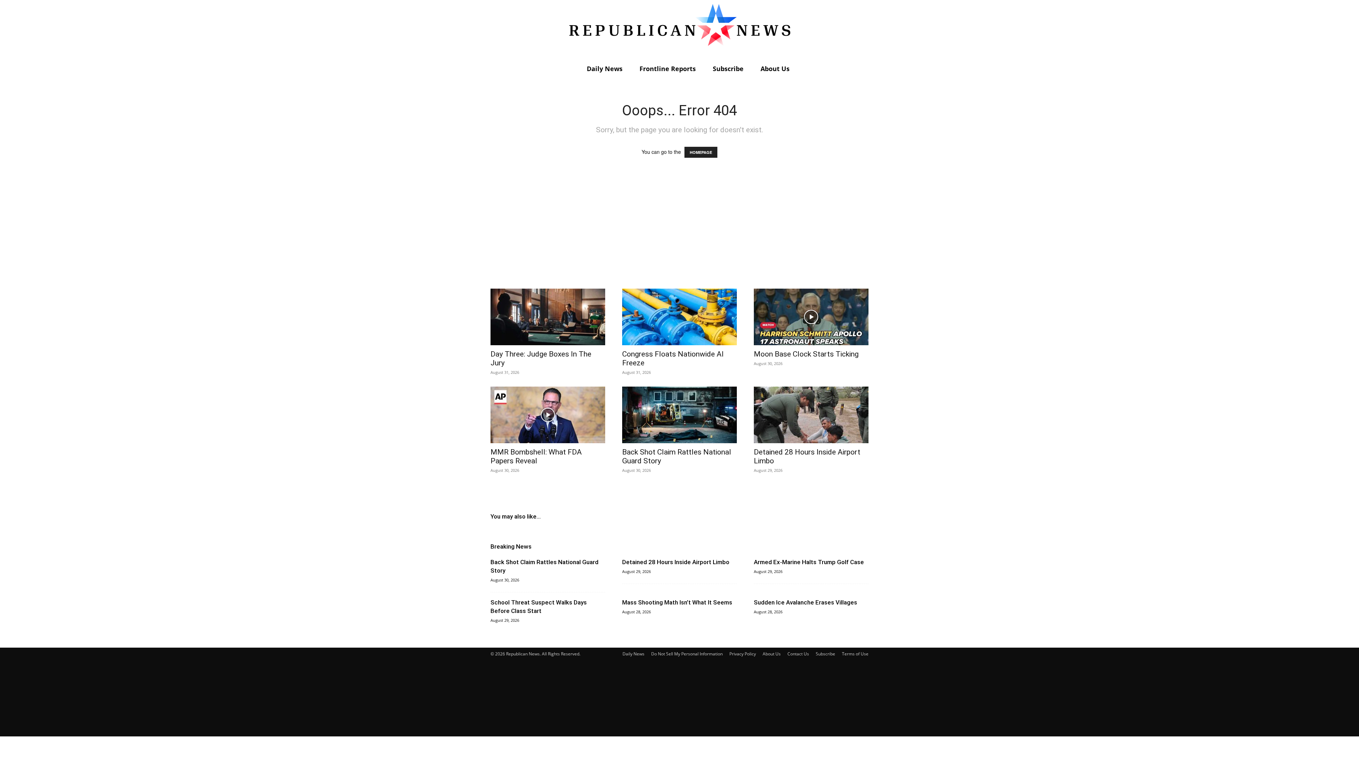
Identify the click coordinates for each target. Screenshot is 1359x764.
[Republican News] (679, 30)
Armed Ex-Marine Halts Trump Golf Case (809, 562)
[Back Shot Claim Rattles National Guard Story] (679, 415)
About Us (775, 68)
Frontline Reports (668, 68)
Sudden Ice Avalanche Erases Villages (805, 602)
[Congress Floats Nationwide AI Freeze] (679, 317)
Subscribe (728, 68)
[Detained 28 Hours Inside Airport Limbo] (811, 415)
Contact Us (798, 654)
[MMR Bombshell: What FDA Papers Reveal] (548, 415)
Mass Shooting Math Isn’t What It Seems (677, 602)
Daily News (605, 68)
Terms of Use (855, 654)
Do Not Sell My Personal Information (687, 654)
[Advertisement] (679, 229)
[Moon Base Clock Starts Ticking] (811, 317)
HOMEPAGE (701, 152)
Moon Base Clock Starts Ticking (806, 354)
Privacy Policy (742, 654)
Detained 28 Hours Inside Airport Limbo (675, 562)
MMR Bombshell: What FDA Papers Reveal (536, 456)
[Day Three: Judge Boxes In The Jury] (548, 317)
